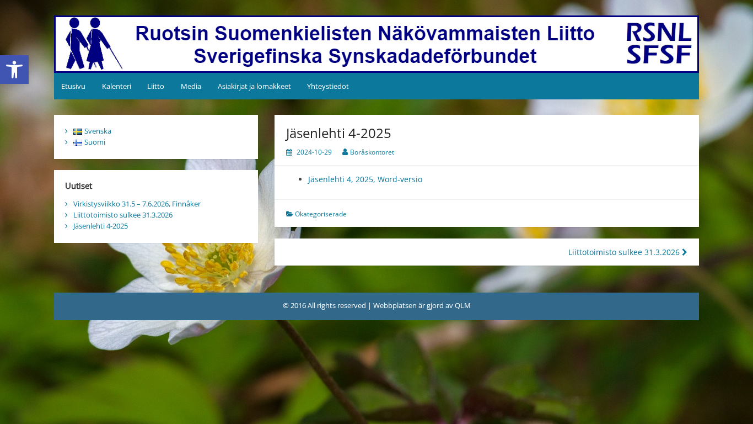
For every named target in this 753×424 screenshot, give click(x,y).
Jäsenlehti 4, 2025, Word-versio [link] (365, 179)
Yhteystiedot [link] (328, 86)
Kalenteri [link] (116, 86)
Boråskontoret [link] (372, 152)
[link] (14, 69)
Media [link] (191, 86)
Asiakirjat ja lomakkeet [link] (254, 86)
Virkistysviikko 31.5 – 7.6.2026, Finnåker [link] (137, 204)
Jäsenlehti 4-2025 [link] (100, 226)
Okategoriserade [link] (321, 214)
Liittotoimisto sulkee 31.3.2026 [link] (625, 252)
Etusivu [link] (73, 86)
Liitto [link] (155, 86)
